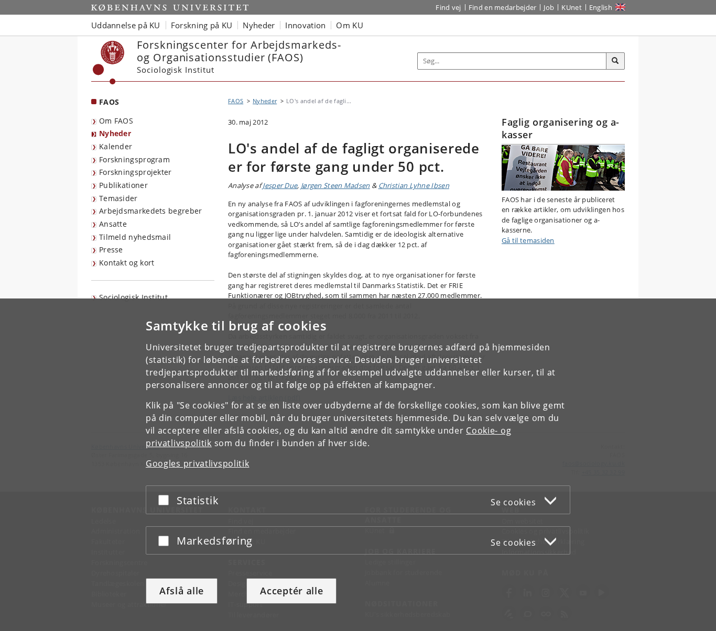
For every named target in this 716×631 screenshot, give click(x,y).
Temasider (118, 198)
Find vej (448, 7)
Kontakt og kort (127, 263)
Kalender (115, 146)
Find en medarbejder (503, 7)
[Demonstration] (563, 168)
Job (549, 7)
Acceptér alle (291, 590)
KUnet (571, 7)
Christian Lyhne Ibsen (413, 185)
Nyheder (115, 133)
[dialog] (358, 464)
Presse (111, 249)
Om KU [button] (349, 25)
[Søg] (615, 61)
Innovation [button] (305, 25)
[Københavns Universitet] (109, 62)
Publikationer (123, 185)
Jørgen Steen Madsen (335, 185)
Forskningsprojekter (135, 172)
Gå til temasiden (528, 240)
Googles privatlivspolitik (197, 463)
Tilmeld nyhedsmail (135, 237)
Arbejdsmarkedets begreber (150, 211)
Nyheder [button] (259, 25)
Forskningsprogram (134, 159)
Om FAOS (116, 121)
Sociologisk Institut (133, 297)
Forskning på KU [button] (202, 25)
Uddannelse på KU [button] (125, 25)
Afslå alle (181, 590)
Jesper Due (280, 185)
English (600, 7)
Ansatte (113, 224)
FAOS (109, 102)
